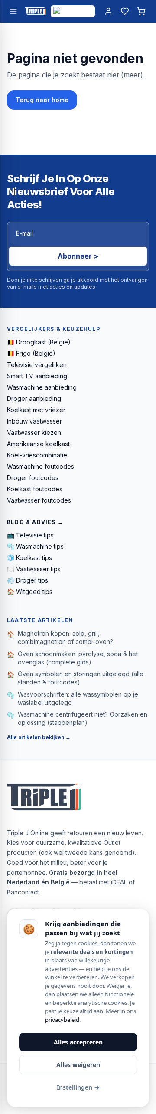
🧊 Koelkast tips (29, 557)
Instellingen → (78, 1087)
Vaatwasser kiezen (34, 432)
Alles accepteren (78, 1042)
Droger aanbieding (34, 398)
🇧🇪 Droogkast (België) (39, 342)
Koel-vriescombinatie (37, 455)
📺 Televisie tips (30, 535)
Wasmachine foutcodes (40, 466)
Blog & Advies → (35, 522)
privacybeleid (62, 1020)
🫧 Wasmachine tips (35, 546)
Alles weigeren (78, 1065)
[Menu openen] (13, 11)
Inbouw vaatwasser (34, 421)
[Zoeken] (92, 11)
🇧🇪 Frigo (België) (31, 353)
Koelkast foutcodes (34, 489)
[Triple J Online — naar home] (35, 11)
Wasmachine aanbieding (42, 387)
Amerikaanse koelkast (38, 443)
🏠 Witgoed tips (29, 591)
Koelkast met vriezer (36, 410)
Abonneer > (78, 256)
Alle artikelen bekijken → (39, 737)
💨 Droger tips (27, 580)
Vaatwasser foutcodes (39, 500)
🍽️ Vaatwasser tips (34, 569)
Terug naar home (42, 99)
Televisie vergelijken (37, 364)
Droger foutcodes (32, 477)
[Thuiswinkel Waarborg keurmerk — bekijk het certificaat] (73, 11)
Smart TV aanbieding (37, 376)
